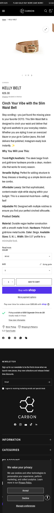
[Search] (45, 11)
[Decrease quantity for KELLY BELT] (4, 282)
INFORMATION (11, 440)
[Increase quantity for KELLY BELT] (12, 282)
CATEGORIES (10, 450)
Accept (25, 490)
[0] (50, 11)
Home (4, 19)
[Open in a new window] (46, 29)
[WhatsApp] (21, 338)
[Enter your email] (49, 382)
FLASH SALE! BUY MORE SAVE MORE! (27, 3)
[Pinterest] (15, 338)
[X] (10, 338)
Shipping (5, 97)
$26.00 (6, 93)
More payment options (27, 297)
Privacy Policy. (25, 482)
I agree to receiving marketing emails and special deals (25, 388)
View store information (17, 320)
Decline (25, 498)
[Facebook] (4, 338)
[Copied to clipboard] (26, 338)
